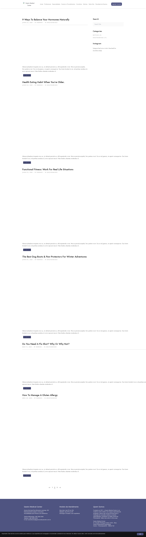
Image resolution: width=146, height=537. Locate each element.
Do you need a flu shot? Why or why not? (46, 344)
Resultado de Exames (101, 4)
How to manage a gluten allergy (40, 395)
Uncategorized (52, 22)
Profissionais (47, 4)
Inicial (41, 4)
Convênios (79, 4)
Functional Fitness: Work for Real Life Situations (47, 169)
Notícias (85, 4)
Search (121, 24)
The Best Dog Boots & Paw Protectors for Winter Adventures (54, 256)
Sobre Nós (91, 4)
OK (140, 534)
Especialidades (56, 4)
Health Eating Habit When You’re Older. (43, 82)
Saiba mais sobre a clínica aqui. (109, 518)
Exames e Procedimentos (68, 4)
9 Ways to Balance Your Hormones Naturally (45, 19)
